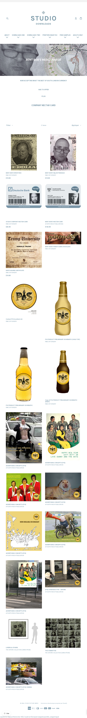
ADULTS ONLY (78, 35)
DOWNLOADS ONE (18, 35)
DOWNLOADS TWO (33, 35)
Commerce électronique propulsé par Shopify (54, 703)
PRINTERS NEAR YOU (50, 35)
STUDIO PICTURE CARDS (31, 703)
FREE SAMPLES (65, 35)
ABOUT (7, 35)
